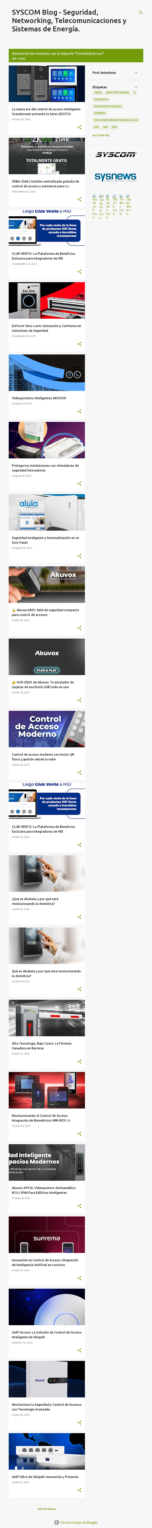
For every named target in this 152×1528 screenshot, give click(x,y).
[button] (79, 127)
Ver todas (18, 58)
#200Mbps (99, 113)
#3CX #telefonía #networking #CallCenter (119, 120)
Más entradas (47, 1509)
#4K (105, 127)
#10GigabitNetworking (108, 106)
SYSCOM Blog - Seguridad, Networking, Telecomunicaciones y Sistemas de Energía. (69, 20)
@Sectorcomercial (117, 92)
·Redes (98, 92)
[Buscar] (141, 12)
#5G (114, 127)
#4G (96, 127)
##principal (101, 99)
